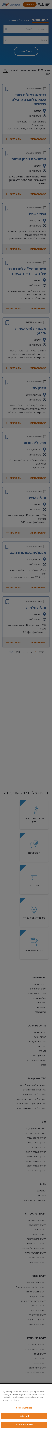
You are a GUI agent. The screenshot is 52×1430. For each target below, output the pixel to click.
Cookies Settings (24, 1407)
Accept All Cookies (24, 1424)
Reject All (24, 1416)
